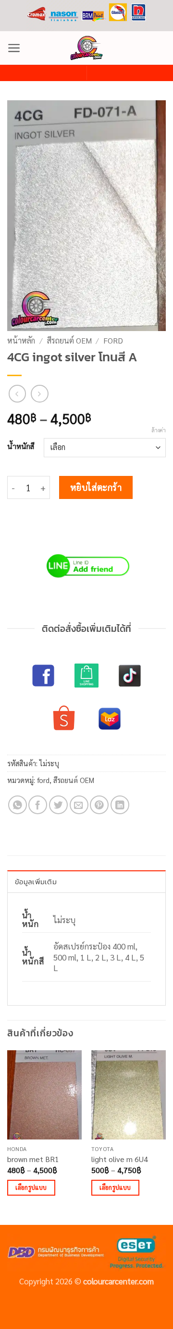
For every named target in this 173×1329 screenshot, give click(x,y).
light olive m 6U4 (119, 1159)
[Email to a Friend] (79, 804)
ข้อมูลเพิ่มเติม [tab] (36, 881)
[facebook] (43, 675)
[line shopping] (86, 675)
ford (113, 340)
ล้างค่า (158, 430)
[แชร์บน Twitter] (58, 804)
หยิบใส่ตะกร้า (96, 487)
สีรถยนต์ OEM (69, 340)
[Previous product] (40, 394)
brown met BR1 (33, 1159)
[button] (14, 48)
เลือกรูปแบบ (31, 1187)
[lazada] (109, 718)
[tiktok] (129, 675)
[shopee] (64, 718)
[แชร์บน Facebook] (37, 804)
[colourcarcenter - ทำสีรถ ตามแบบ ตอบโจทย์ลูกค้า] (86, 48)
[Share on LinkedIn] (120, 804)
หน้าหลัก (21, 340)
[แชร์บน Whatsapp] (17, 804)
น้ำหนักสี (20, 446)
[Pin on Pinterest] (99, 804)
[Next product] (17, 394)
